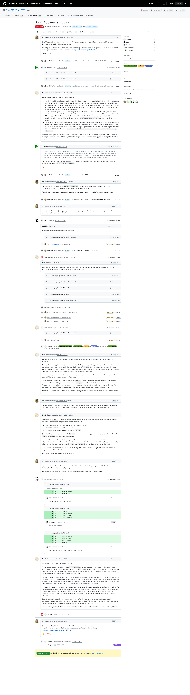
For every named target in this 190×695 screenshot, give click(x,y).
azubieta (48, 26)
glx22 (46, 220)
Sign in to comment (98, 653)
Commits (61, 32)
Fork (169, 10)
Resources (34, 4)
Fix (48, 244)
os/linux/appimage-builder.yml (59, 237)
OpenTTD (10, 10)
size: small (94, 346)
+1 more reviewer (128, 47)
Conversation (45, 32)
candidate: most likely (65, 346)
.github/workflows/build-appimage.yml (61, 73)
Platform (12, 4)
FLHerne (47, 68)
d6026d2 (118, 321)
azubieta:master (92, 26)
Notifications (156, 10)
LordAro (47, 479)
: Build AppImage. (64, 244)
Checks (73, 32)
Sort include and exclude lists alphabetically (62, 312)
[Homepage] (4, 3)
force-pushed (57, 61)
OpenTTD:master (77, 26)
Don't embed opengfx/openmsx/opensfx (59, 317)
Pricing (69, 4)
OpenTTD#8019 (54, 244)
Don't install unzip (53, 340)
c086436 (118, 340)
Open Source (47, 4)
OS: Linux (86, 346)
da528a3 (118, 312)
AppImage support (54, 645)
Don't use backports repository (57, 321)
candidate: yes (78, 346)
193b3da (118, 317)
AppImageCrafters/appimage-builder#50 (83, 50)
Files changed (88, 32)
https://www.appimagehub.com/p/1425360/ (56, 630)
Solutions (22, 4)
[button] (71, 37)
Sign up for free (43, 653)
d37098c (118, 244)
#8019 (49, 53)
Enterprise (59, 4)
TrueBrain (45, 93)
